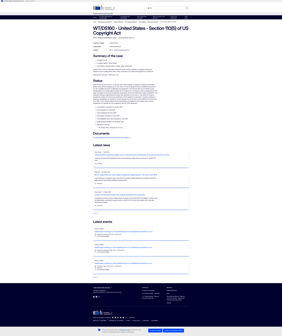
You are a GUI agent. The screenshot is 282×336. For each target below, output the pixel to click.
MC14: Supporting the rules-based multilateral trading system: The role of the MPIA (126, 175)
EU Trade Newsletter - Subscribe (151, 293)
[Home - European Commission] (105, 7)
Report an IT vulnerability (99, 320)
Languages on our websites (116, 320)
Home (94, 17)
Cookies (128, 320)
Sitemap (169, 303)
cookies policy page (124, 329)
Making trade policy (172, 290)
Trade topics (186, 17)
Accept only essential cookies (173, 330)
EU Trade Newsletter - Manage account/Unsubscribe (150, 297)
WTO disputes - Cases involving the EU (148, 21)
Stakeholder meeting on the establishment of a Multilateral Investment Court (123, 232)
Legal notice (145, 320)
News (168, 293)
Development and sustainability (125, 17)
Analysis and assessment (173, 17)
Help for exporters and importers (159, 17)
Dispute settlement (118, 21)
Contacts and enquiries (148, 290)
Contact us (132, 317)
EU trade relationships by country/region (105, 17)
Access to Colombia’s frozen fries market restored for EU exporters (120, 195)
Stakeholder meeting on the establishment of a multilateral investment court (123, 247)
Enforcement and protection (141, 17)
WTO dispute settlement (131, 21)
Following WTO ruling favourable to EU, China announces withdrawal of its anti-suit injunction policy (132, 155)
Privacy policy (136, 320)
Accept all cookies (155, 330)
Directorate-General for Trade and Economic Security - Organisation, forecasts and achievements (176, 298)
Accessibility (154, 320)
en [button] (151, 8)
